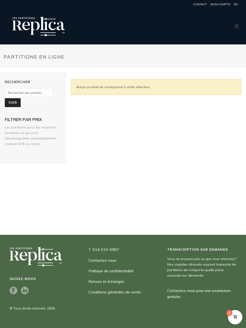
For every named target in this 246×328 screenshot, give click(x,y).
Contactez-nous (102, 260)
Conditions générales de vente (114, 292)
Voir (12, 102)
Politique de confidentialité (111, 270)
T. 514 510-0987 (103, 249)
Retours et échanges (106, 281)
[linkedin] (25, 291)
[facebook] (13, 291)
